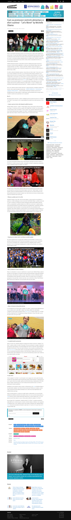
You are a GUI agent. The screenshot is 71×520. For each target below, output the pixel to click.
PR (50, 107)
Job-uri (23, 1)
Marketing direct (48, 150)
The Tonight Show (17, 431)
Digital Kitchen (53, 109)
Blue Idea (62, 512)
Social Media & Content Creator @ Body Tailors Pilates (54, 47)
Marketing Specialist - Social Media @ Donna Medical (53, 25)
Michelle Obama (27, 436)
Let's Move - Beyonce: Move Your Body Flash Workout (16, 303)
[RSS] (41, 31)
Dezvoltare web (48, 147)
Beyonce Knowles (17, 428)
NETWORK (16, 433)
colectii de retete (12, 349)
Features (26, 442)
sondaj (8, 396)
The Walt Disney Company (29, 426)
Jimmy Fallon (21, 436)
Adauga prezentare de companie (55, 142)
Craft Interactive (54, 113)
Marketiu (52, 125)
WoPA (51, 129)
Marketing (15, 438)
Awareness (20, 442)
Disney (27, 428)
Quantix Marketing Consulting (19, 426)
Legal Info (21, 516)
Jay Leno (15, 436)
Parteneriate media (10, 516)
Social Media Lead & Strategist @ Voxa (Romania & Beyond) (55, 78)
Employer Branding (54, 147)
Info (9, 415)
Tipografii (47, 157)
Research (51, 134)
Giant (31, 424)
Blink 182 (23, 428)
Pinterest (15, 430)
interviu (24, 79)
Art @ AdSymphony (50, 90)
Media (19, 438)
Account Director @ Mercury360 (52, 63)
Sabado (25, 430)
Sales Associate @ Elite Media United (53, 73)
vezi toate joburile (55, 92)
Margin (20, 443)
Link (17, 443)
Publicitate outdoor (48, 156)
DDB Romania (53, 137)
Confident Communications (56, 106)
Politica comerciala (23, 514)
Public (39, 443)
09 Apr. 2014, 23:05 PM (11, 28)
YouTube (15, 444)
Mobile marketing (57, 150)
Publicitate (51, 103)
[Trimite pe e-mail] (43, 31)
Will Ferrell (33, 436)
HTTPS (39, 442)
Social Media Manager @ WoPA (52, 43)
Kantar (51, 133)
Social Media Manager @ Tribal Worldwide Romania (55, 53)
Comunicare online (52, 114)
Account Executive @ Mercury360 (52, 70)
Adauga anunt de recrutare (55, 94)
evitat (34, 386)
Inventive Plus (53, 117)
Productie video (52, 122)
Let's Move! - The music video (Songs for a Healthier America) (17, 338)
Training (51, 157)
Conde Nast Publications (21, 424)
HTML (34, 442)
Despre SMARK (9, 514)
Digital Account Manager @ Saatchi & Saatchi (54, 87)
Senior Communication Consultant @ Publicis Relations (54, 61)
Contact (21, 515)
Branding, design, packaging (50, 144)
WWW (42, 443)
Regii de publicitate (54, 156)
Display (23, 442)
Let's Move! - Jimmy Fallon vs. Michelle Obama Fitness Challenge (17, 137)
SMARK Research (35, 430)
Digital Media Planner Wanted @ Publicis (53, 56)
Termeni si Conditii (35, 514)
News (17, 28)
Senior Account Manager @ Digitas (52, 40)
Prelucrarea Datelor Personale (24, 517)
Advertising (16, 442)
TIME (22, 431)
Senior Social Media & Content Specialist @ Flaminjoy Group (53, 38)
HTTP (37, 442)
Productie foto (48, 153)
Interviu (15, 443)
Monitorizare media (49, 151)
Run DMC (20, 430)
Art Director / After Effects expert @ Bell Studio (54, 50)
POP (32, 443)
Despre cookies (34, 515)
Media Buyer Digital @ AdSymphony (53, 84)
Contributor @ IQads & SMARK (12, 517)
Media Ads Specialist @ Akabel (52, 81)
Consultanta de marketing (53, 127)
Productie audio (57, 151)
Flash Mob (31, 442)
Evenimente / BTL (55, 130)
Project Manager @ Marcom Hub (52, 34)
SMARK (29, 430)
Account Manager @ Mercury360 (52, 67)
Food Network (32, 428)
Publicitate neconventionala (59, 154)
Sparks (40, 430)
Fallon (28, 424)
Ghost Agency (53, 102)
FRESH (37, 428)
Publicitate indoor (52, 154)
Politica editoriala (10, 515)
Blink (15, 424)
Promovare (36, 443)
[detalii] (47, 28)
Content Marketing (56, 146)
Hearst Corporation (37, 424)
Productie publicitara (54, 153)
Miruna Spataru (22, 28)
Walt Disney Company (39, 426)
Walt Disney (27, 431)
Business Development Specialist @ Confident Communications (54, 30)
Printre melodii (28, 311)
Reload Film (53, 121)
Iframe (42, 442)
